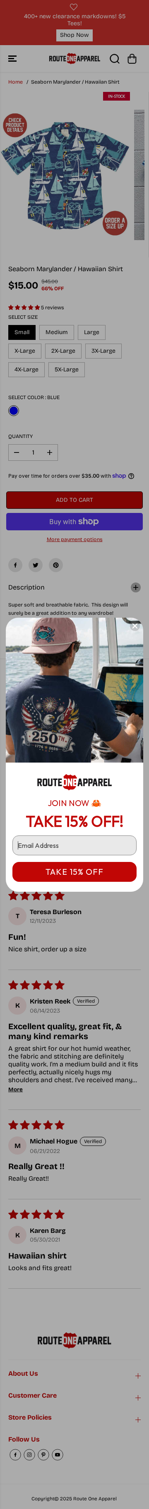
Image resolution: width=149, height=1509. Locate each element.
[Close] (135, 626)
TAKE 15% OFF (74, 871)
